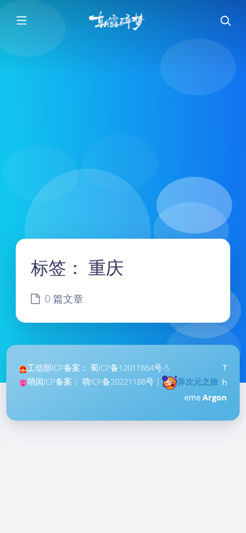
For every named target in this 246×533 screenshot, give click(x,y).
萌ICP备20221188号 (118, 381)
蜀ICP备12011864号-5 (129, 367)
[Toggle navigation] (225, 21)
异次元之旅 (197, 381)
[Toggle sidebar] (20, 21)
